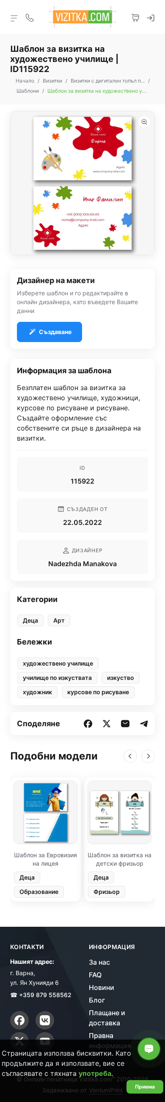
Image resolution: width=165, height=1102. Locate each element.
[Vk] (45, 1020)
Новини (101, 987)
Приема (145, 1086)
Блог (97, 1000)
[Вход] (150, 17)
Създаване (55, 331)
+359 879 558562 (45, 994)
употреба (95, 1073)
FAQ (95, 975)
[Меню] (14, 18)
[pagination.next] (148, 756)
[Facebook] (19, 1020)
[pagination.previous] (130, 756)
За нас (99, 962)
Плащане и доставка (107, 1017)
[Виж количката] (135, 17)
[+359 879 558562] (29, 17)
